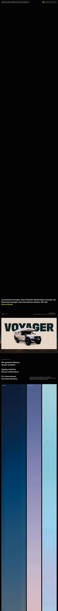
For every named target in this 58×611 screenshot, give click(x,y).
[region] (29, 332)
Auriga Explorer (52, 313)
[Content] (55, 385)
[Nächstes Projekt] (30, 351)
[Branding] (24, 385)
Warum (21, 2)
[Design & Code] (40, 385)
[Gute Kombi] (43, 2)
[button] (55, 2)
